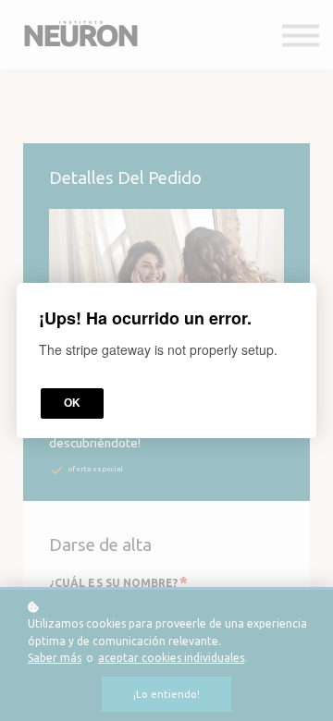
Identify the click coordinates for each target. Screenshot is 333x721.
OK (72, 403)
